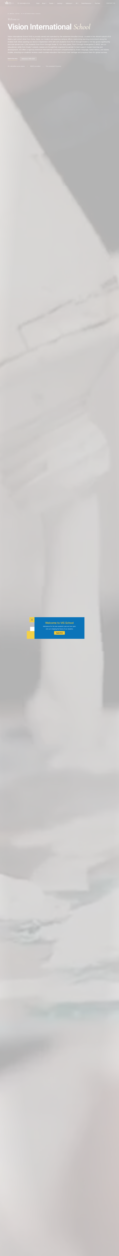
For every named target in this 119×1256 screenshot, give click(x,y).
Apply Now (59, 633)
